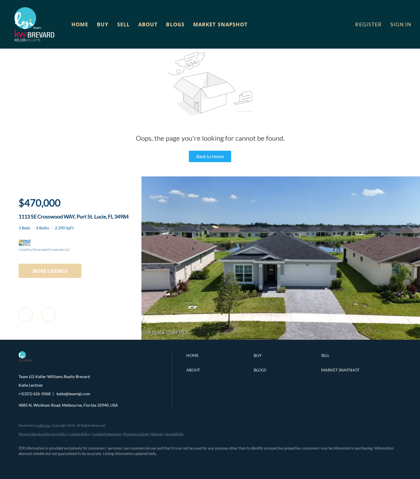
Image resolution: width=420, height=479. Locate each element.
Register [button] (368, 24)
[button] (34, 24)
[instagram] (75, 463)
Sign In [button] (400, 24)
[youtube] (92, 463)
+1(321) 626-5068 (35, 393)
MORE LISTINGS (50, 271)
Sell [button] (123, 24)
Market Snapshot (220, 24)
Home (79, 24)
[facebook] (25, 463)
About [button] (148, 24)
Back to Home (210, 156)
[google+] (108, 463)
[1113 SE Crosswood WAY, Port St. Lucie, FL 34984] (280, 338)
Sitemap (157, 434)
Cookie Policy (79, 434)
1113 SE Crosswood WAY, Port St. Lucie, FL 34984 (74, 216)
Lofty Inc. (44, 425)
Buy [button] (102, 24)
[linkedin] (42, 463)
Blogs (175, 24)
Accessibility (174, 434)
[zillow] (58, 463)
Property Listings (136, 434)
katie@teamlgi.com (73, 393)
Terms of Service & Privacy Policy (43, 434)
